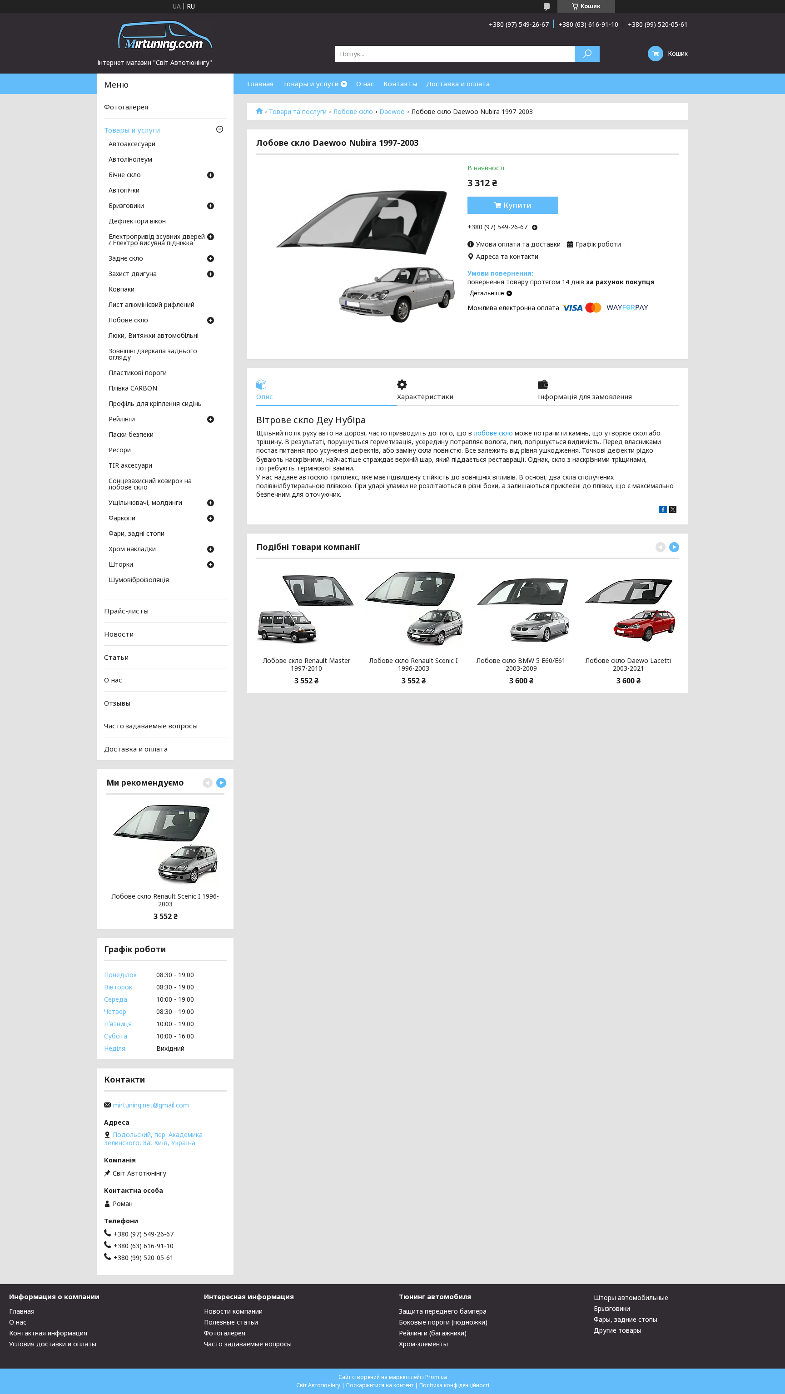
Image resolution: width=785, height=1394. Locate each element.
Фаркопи (122, 518)
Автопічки (124, 190)
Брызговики (612, 1308)
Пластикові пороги (138, 373)
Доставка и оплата (458, 83)
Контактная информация (48, 1333)
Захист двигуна (133, 274)
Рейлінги (122, 419)
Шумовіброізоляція (139, 580)
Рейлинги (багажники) (433, 1333)
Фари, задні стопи (136, 534)
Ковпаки (121, 289)
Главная (260, 83)
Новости (119, 633)
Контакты (400, 83)
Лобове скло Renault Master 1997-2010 (306, 664)
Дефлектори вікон (137, 221)
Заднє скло (126, 258)
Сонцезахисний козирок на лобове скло (150, 484)
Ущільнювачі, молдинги (145, 503)
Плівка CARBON (133, 388)
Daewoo (392, 112)
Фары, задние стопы (625, 1319)
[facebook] (663, 510)
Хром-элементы (423, 1344)
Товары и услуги (310, 83)
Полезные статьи (231, 1322)
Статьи (116, 656)
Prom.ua (436, 1377)
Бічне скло (125, 175)
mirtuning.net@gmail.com (151, 1105)
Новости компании (233, 1311)
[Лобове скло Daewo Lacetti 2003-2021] (628, 609)
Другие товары (617, 1330)
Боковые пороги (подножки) (443, 1322)
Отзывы (117, 702)
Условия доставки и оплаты (52, 1344)
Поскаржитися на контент (379, 1385)
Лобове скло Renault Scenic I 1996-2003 (413, 664)
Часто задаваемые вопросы (151, 725)
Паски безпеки (131, 435)
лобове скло (493, 433)
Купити (517, 205)
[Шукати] (587, 54)
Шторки (121, 564)
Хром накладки (132, 549)
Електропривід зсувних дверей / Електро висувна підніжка (157, 240)
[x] (672, 510)
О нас (365, 83)
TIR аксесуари (130, 466)
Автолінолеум (130, 159)
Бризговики (126, 206)
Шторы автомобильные (631, 1297)
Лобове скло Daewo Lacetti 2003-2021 (628, 664)
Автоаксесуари (132, 144)
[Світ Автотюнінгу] (165, 35)
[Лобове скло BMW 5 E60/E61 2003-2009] (521, 609)
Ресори (120, 450)
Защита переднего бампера (443, 1311)
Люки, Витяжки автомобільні (154, 336)
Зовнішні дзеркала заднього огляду (153, 354)
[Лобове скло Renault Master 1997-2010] (306, 609)
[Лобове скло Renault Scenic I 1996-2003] (413, 609)
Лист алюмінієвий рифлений (151, 305)
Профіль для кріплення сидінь (155, 404)
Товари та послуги (298, 112)
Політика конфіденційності (454, 1385)
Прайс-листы (126, 610)
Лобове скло (353, 112)
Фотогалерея (126, 106)
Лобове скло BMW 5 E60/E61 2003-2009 (521, 664)
